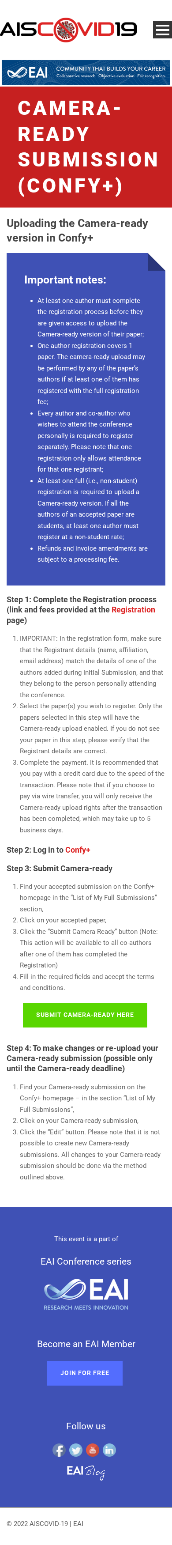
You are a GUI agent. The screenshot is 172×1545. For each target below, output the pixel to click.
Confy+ (77, 849)
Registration (133, 609)
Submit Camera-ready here (85, 1014)
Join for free (84, 1372)
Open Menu (162, 29)
